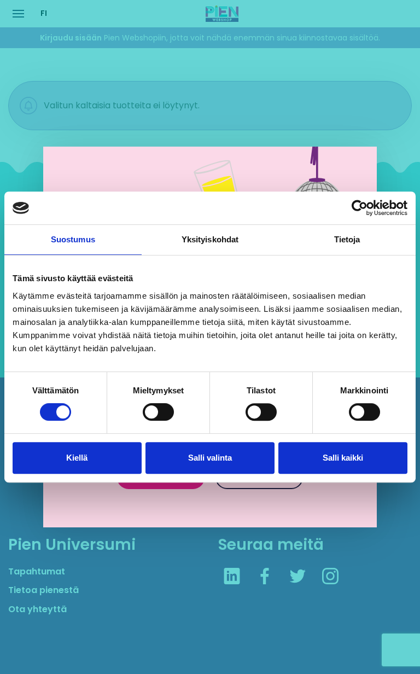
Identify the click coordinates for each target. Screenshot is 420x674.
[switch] (158, 412)
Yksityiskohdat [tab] (210, 239)
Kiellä (77, 457)
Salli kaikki (343, 457)
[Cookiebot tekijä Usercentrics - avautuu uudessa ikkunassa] (359, 208)
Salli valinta (210, 457)
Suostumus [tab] (73, 239)
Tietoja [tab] (347, 239)
